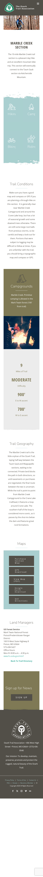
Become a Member (26, 783)
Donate (15, 783)
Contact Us (32, 780)
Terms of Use (21, 780)
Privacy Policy (9, 780)
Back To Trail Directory (21, 661)
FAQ (8, 783)
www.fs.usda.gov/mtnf (14, 656)
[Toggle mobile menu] (38, 3)
